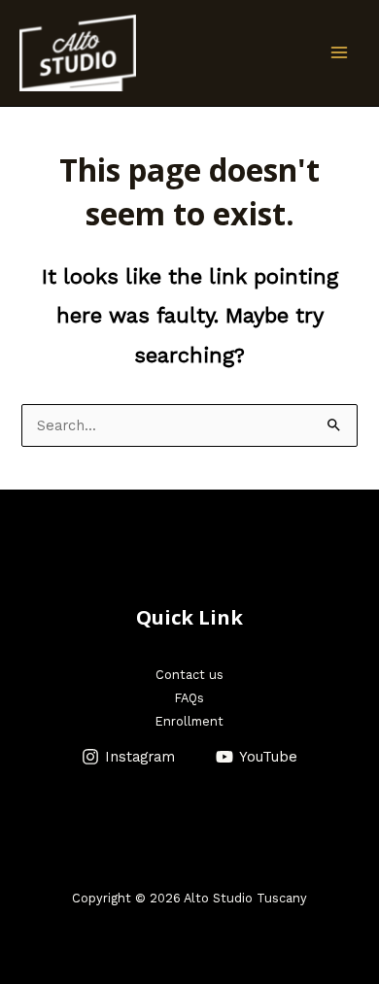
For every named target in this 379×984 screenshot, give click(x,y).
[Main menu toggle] (339, 52)
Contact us (189, 674)
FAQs (189, 698)
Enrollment (189, 721)
